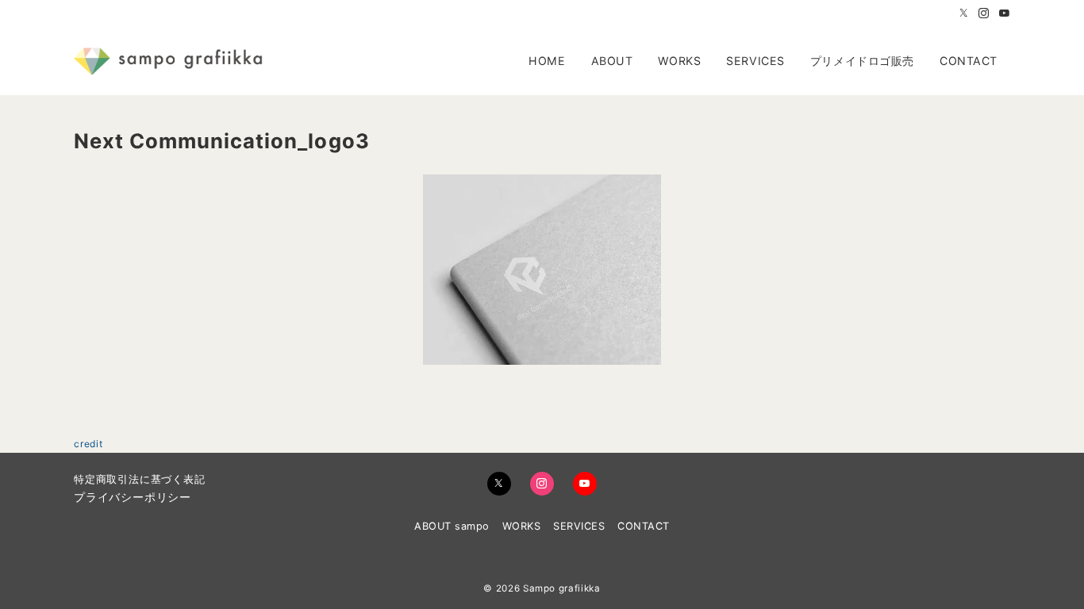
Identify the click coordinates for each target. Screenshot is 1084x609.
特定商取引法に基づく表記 (140, 479)
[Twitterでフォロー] (964, 14)
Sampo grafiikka (562, 588)
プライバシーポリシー (132, 497)
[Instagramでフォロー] (984, 14)
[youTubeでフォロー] (585, 484)
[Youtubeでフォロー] (1004, 14)
